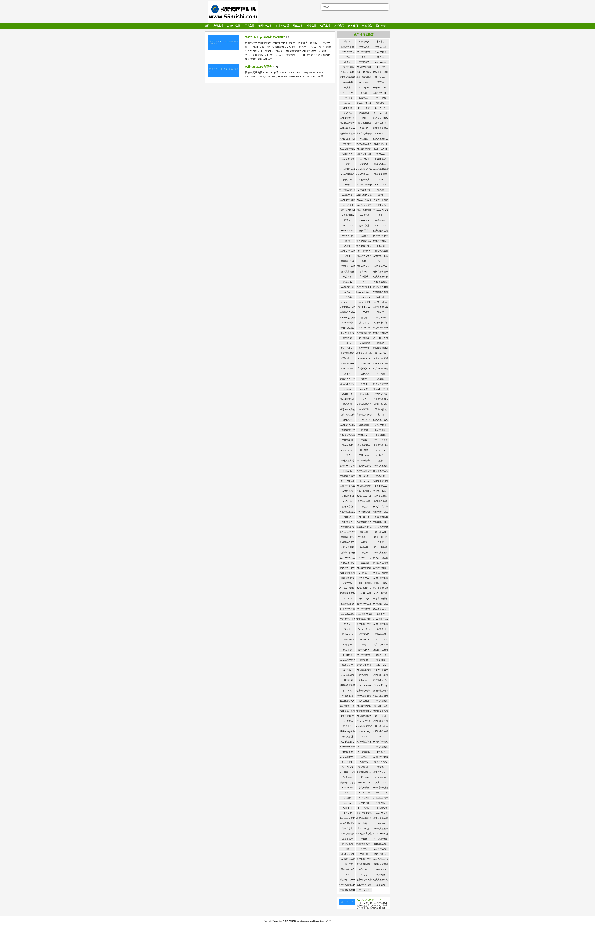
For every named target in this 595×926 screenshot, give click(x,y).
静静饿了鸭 (364, 409)
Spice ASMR (364, 215)
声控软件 (347, 501)
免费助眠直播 (347, 527)
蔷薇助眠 (380, 660)
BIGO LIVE (380, 184)
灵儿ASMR (380, 782)
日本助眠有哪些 (380, 604)
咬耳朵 (380, 57)
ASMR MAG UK (380, 363)
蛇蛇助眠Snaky (381, 854)
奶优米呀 (347, 726)
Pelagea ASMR (347, 72)
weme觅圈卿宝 (347, 675)
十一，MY (364, 890)
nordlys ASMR (363, 302)
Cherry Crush (364, 420)
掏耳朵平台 (380, 353)
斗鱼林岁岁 (364, 374)
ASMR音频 (380, 205)
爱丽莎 (380, 82)
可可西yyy (364, 798)
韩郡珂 (364, 379)
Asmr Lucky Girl (364, 195)
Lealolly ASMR (347, 639)
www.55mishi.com (304, 921)
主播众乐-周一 (381, 476)
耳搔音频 (364, 506)
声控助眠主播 (380, 537)
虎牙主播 (218, 25)
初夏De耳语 (380, 159)
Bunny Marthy (364, 159)
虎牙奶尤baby (364, 650)
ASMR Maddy (364, 537)
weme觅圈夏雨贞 (347, 660)
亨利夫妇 (380, 374)
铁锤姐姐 (364, 384)
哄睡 (364, 118)
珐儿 (380, 261)
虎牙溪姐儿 (380, 430)
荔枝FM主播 (234, 25)
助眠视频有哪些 (347, 568)
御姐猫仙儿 (347, 522)
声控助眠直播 (380, 593)
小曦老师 (347, 644)
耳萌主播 (249, 25)
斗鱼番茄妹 (364, 563)
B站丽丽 (364, 139)
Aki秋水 (347, 517)
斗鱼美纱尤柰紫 (364, 466)
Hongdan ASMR (380, 210)
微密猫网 (380, 885)
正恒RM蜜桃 (381, 409)
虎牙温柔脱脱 (347, 271)
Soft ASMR (347, 762)
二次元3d (364, 236)
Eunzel (347, 103)
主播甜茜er (347, 839)
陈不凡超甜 (347, 736)
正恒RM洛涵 (347, 322)
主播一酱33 (380, 220)
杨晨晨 (347, 87)
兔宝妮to (347, 113)
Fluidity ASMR (364, 103)
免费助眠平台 (347, 604)
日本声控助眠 (347, 869)
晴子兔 (347, 62)
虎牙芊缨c (347, 583)
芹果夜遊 (380, 614)
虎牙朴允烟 (380, 123)
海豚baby (347, 777)
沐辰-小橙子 (380, 425)
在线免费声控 (363, 445)
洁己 (364, 399)
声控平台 (347, 650)
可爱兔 (347, 220)
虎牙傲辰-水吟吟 (364, 353)
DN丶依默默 (380, 98)
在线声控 (364, 854)
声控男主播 (364, 348)
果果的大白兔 (380, 762)
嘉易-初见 (364, 322)
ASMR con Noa (347, 230)
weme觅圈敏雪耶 (347, 833)
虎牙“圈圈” (364, 634)
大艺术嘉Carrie (381, 644)
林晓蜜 (380, 343)
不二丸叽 (347, 297)
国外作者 (381, 25)
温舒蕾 (347, 41)
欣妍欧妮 (347, 338)
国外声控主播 (347, 460)
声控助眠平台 (347, 537)
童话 (347, 874)
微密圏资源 (347, 752)
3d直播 (364, 839)
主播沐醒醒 (347, 680)
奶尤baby (380, 154)
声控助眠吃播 (347, 261)
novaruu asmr (381, 62)
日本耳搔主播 (347, 578)
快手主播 (325, 25)
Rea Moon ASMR (347, 818)
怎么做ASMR (380, 706)
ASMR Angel (347, 236)
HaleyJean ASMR (347, 854)
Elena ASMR (347, 445)
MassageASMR (347, 205)
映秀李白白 (364, 777)
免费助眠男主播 (380, 230)
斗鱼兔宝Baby (380, 685)
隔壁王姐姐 (364, 701)
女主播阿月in (347, 215)
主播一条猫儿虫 (380, 726)
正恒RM (347, 57)
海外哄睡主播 (347, 496)
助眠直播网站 (347, 67)
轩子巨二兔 (380, 47)
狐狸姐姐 (347, 808)
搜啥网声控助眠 (289, 921)
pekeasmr (347, 389)
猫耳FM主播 (265, 25)
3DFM (347, 793)
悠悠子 (347, 624)
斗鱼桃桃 (380, 752)
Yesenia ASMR (364, 721)
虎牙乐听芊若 (347, 47)
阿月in (381, 736)
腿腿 (364, 57)
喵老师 (364, 317)
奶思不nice (381, 297)
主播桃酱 (380, 803)
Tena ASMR (347, 225)
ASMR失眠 (347, 82)
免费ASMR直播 (380, 358)
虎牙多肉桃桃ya (380, 598)
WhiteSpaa (364, 639)
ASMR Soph (380, 629)
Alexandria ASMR (380, 389)
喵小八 (364, 757)
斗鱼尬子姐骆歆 (380, 118)
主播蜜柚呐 (347, 440)
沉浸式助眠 (364, 675)
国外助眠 (347, 471)
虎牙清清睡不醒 (364, 333)
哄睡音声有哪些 (380, 128)
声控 (329, 921)
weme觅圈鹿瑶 (364, 696)
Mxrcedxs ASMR (364, 685)
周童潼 (380, 542)
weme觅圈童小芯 (364, 833)
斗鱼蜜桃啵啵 (363, 343)
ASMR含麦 (347, 195)
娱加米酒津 (364, 225)
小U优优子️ (347, 655)
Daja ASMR (380, 225)
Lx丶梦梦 (363, 874)
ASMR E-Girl (364, 793)
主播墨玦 (364, 276)
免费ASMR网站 (380, 200)
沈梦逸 (347, 246)
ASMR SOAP (364, 747)
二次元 (347, 455)
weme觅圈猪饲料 (347, 823)
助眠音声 (347, 144)
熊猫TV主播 (282, 25)
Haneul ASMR (347, 450)
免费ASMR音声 (380, 236)
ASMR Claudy (364, 731)
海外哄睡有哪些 (380, 512)
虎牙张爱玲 (380, 716)
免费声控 (364, 128)
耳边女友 (347, 813)
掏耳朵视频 (347, 844)
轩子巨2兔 (364, 47)
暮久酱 (364, 93)
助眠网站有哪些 (347, 542)
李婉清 (380, 190)
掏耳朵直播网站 (380, 384)
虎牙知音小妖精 (364, 414)
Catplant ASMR (347, 614)
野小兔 (364, 849)
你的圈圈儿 (364, 179)
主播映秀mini (364, 368)
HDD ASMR (380, 823)
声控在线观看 (347, 547)
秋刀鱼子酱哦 (347, 333)
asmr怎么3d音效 (364, 205)
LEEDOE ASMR (347, 384)
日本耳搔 (347, 690)
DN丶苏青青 (364, 108)
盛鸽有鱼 (380, 246)
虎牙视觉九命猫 (347, 266)
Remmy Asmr (364, 782)
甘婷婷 (364, 440)
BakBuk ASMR (347, 368)
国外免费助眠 (363, 752)
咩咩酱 (347, 241)
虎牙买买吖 (364, 476)
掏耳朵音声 (347, 665)
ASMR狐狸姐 (347, 287)
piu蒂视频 (364, 573)
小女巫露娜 (364, 787)
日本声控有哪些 (347, 123)
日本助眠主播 (380, 547)
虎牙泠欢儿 (347, 154)
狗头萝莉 (347, 179)
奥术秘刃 (353, 25)
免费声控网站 (380, 496)
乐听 (347, 849)
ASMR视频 (347, 491)
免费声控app (364, 578)
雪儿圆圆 (364, 271)
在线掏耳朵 (380, 655)
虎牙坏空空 (347, 506)
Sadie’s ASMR (380, 639)
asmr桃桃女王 (364, 512)
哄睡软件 (364, 660)
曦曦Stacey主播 (347, 731)
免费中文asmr (380, 486)
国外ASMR (364, 455)
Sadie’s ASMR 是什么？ (369, 900)
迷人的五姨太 (347, 741)
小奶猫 (380, 414)
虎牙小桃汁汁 (347, 358)
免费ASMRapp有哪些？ (259, 66)
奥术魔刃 (339, 25)
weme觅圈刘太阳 (381, 787)
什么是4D (364, 87)
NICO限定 (380, 103)
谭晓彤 (380, 312)
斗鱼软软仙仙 (380, 282)
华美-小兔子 (380, 52)
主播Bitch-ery (364, 435)
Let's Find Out (364, 363)
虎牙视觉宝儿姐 (364, 287)
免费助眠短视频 (364, 522)
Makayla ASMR (364, 200)
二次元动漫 (364, 312)
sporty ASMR (381, 317)
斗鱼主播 (298, 25)
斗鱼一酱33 (364, 869)
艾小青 (347, 374)
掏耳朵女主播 (380, 501)
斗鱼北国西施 (380, 808)
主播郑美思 (364, 98)
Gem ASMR (364, 389)
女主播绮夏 (364, 338)
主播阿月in (380, 435)
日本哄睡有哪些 (364, 491)
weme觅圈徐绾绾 (381, 169)
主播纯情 (380, 874)
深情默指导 (364, 113)
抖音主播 (312, 25)
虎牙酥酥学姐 (380, 144)
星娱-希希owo (380, 164)
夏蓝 (347, 164)
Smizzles (380, 379)
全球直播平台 (363, 190)
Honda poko (380, 77)
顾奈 (380, 460)
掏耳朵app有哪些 (347, 588)
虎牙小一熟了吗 (347, 466)
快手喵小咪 (364, 803)
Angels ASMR (380, 793)
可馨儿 (347, 343)
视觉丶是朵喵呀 (364, 72)
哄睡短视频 (347, 696)
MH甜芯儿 (381, 455)
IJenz (380, 179)
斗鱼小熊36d (364, 823)
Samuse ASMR (380, 844)
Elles (364, 282)
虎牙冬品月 (380, 532)
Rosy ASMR (347, 767)
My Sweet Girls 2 (347, 93)
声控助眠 (367, 25)
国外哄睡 (364, 430)
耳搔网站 (347, 108)
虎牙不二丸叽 (380, 149)
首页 (207, 25)
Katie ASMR (347, 670)
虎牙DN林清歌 (347, 353)
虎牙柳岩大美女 (364, 471)
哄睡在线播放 (380, 583)
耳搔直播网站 (347, 563)
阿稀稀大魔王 (380, 174)
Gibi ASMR (347, 787)
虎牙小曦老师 (363, 828)
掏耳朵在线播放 (347, 328)
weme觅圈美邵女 (381, 859)
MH (364, 261)
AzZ (381, 215)
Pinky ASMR (380, 869)
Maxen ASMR (380, 813)
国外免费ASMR (364, 266)
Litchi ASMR (347, 864)
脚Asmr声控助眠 (347, 532)
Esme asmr (347, 803)
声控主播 (347, 276)
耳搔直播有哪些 (380, 271)
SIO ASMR (364, 394)
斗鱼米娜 (380, 41)
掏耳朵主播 (364, 517)
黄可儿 (380, 767)
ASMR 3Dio (380, 133)
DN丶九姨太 (364, 808)
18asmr (347, 798)
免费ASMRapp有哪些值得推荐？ (265, 37)
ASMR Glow (380, 777)
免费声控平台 (380, 266)
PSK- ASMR (364, 328)
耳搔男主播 (364, 41)
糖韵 (380, 195)
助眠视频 (347, 404)
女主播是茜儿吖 (347, 701)
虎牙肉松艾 (380, 108)
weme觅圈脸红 (347, 159)
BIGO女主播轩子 (347, 190)
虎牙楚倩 (364, 164)
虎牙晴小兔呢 (363, 501)
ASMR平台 (347, 98)
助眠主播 (364, 547)
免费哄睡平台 (380, 394)
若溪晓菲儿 (347, 394)
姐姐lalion (364, 82)
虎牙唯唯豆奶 (380, 322)
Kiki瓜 (347, 629)
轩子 (347, 184)
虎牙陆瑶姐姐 (380, 404)
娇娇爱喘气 (364, 62)
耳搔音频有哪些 (347, 593)
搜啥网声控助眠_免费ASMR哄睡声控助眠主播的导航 (228, 4)
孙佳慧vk (347, 420)
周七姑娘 (364, 450)
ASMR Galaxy (380, 302)
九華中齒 (364, 762)
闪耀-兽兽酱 (380, 634)
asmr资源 (347, 598)
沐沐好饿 (380, 67)
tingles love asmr (380, 328)
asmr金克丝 (347, 721)
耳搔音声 (364, 552)
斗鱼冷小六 (347, 828)
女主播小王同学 (380, 609)
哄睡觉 (364, 542)
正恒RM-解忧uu (380, 680)
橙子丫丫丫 (364, 230)
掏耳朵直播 (364, 598)
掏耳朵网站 (347, 634)
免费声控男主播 (347, 379)
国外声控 (364, 532)
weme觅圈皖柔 (347, 174)
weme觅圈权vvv (380, 619)
